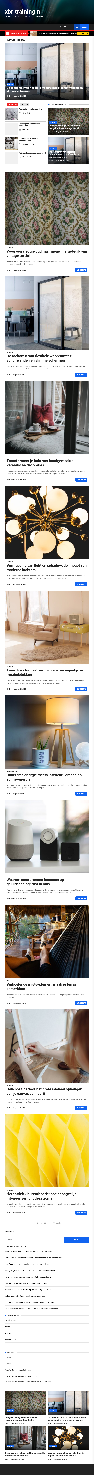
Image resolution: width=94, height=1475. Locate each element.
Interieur (10, 84)
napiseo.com (46, 1382)
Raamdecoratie (10, 1339)
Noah (8, 96)
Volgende (57, 1223)
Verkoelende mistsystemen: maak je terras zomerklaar (25, 1296)
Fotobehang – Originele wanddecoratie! (28, 139)
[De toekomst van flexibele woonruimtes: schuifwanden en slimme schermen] (68, 1403)
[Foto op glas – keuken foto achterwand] (11, 129)
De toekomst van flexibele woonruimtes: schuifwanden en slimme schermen (64, 154)
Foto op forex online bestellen (30, 109)
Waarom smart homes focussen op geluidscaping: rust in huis (35, 882)
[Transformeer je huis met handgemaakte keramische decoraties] (47, 71)
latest (24, 105)
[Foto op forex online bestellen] (11, 114)
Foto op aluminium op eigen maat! (32, 153)
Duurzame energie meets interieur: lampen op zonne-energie (27, 1283)
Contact (8, 1357)
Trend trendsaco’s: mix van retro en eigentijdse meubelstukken (28, 1277)
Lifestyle (9, 876)
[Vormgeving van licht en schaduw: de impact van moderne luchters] (68, 1438)
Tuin (8, 980)
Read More (81, 270)
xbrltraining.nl (23, 11)
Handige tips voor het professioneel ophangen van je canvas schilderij (44, 1091)
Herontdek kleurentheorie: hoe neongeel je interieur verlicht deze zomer (41, 1196)
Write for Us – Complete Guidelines (18, 1370)
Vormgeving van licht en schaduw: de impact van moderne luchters (30, 1271)
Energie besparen (12, 771)
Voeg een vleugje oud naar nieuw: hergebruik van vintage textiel (66, 127)
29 (45, 1223)
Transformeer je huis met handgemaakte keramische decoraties (40, 463)
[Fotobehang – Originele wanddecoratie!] (11, 143)
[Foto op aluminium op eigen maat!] (11, 158)
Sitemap (8, 1364)
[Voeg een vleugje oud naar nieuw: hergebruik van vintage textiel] (25, 1403)
